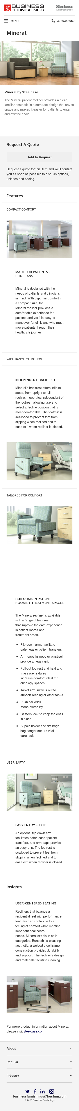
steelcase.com (34, 1031)
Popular (12, 1062)
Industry (13, 1075)
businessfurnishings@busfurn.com (39, 1096)
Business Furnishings (43, 1100)
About (11, 1048)
